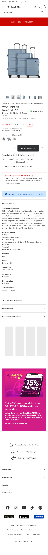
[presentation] (43, 97)
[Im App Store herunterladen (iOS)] (24, 516)
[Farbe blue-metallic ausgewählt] (9, 139)
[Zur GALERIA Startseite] (14, 7)
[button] (16, 2)
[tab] (24, 60)
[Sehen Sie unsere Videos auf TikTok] (32, 508)
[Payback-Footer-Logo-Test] (39, 517)
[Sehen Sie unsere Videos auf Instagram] (16, 508)
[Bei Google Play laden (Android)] (9, 516)
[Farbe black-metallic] (4, 139)
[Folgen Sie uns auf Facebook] (7, 508)
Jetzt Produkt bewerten (27, 118)
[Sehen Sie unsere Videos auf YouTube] (24, 508)
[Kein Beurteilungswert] (8, 118)
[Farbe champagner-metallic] (15, 139)
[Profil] (34, 6)
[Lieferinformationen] (13, 155)
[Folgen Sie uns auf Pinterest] (40, 508)
